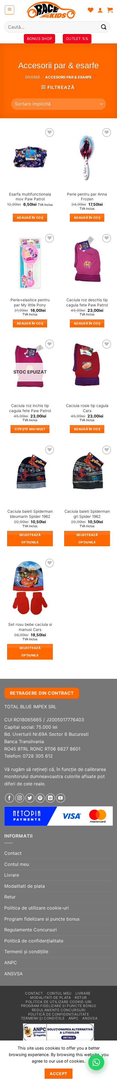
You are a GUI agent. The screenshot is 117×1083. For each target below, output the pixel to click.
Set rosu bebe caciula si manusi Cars (30, 627)
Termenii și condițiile (26, 951)
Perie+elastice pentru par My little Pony (30, 302)
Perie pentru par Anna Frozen (87, 197)
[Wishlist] (90, 10)
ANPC (10, 962)
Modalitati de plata (24, 886)
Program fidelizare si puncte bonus (42, 919)
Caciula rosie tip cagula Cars (87, 408)
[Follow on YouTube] (60, 798)
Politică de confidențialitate (33, 941)
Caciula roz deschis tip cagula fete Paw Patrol (87, 302)
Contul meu (16, 864)
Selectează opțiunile (30, 538)
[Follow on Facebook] (9, 798)
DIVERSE (32, 77)
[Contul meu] (100, 10)
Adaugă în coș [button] (30, 218)
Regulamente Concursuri (30, 929)
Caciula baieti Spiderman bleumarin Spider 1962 (30, 514)
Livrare (11, 875)
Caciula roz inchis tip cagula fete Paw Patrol (30, 408)
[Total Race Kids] (51, 10)
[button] (9, 9)
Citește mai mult (29, 429)
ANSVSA (13, 973)
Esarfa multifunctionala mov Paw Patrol (30, 197)
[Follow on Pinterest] (40, 798)
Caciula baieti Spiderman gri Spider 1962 (87, 514)
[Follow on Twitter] (30, 798)
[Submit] (104, 26)
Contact (13, 853)
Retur (10, 897)
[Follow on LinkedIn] (50, 798)
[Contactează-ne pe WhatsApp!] (96, 1062)
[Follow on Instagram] (19, 798)
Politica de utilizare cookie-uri (36, 908)
